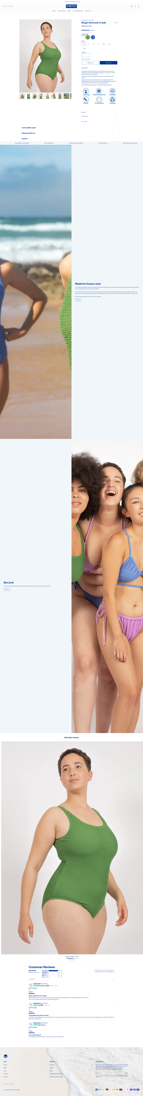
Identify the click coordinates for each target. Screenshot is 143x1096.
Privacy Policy (120, 1075)
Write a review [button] (99, 971)
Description (85, 68)
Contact (52, 1064)
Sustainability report (29, 128)
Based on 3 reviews (34, 972)
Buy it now (108, 62)
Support (25, 138)
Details (83, 112)
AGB (5, 1067)
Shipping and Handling (56, 1073)
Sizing (51, 1067)
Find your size (85, 34)
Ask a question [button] (109, 971)
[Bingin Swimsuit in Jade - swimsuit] (22, 96)
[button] (54, 11)
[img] (37, 983)
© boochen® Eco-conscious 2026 (12, 1089)
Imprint (6, 1073)
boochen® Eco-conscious (88, 20)
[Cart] (138, 6)
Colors (83, 35)
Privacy (6, 1076)
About (5, 1064)
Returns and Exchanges (56, 1076)
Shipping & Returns (28, 133)
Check (78, 300)
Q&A (51, 1070)
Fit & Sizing (85, 116)
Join (126, 1073)
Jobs (5, 1070)
